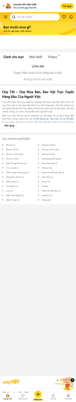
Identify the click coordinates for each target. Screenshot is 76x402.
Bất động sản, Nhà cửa (47, 118)
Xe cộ (62, 118)
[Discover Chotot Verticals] (5, 16)
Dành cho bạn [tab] (14, 57)
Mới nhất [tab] (35, 57)
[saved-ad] (64, 16)
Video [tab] (52, 57)
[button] (3, 6)
